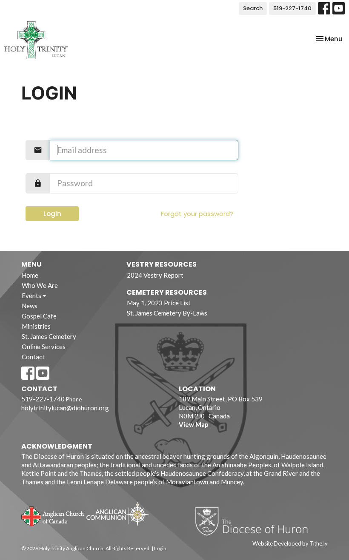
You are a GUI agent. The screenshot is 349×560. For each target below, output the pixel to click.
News (29, 306)
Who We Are (40, 285)
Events (32, 295)
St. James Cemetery (49, 336)
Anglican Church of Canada (53, 515)
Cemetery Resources (166, 292)
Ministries (36, 326)
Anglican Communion (117, 514)
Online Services (44, 346)
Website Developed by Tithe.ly (290, 543)
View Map (194, 424)
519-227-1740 (292, 8)
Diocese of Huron (254, 521)
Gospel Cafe (39, 316)
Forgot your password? (197, 213)
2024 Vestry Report (155, 275)
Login (52, 213)
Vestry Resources (161, 264)
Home (30, 275)
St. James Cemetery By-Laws (167, 313)
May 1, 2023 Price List (159, 303)
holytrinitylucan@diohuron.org (65, 408)
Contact (33, 357)
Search (253, 8)
